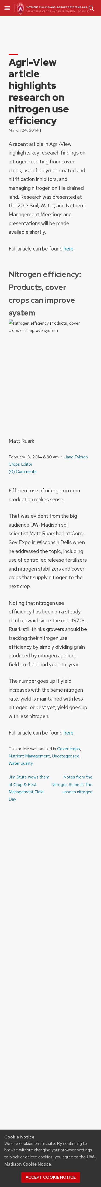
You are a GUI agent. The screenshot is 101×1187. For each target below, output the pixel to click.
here (69, 248)
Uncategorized (65, 756)
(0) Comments (23, 471)
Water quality (21, 763)
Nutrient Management (29, 756)
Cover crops (68, 749)
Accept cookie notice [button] (51, 1177)
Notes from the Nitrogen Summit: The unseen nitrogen (71, 784)
